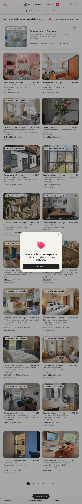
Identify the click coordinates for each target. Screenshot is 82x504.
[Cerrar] (58, 235)
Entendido (41, 266)
